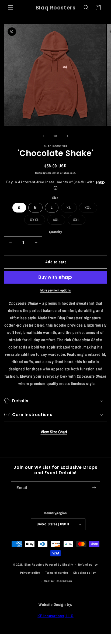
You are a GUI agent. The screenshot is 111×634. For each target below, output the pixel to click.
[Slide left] (44, 136)
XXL (91, 209)
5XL (79, 221)
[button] (11, 8)
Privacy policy (30, 573)
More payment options (55, 290)
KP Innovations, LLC (55, 616)
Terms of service (56, 573)
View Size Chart (54, 432)
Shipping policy (84, 573)
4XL (59, 221)
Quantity (55, 232)
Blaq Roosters (34, 564)
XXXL (37, 221)
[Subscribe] (94, 487)
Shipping (40, 173)
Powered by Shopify (59, 564)
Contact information (58, 581)
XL (72, 209)
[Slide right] (67, 136)
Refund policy (88, 564)
